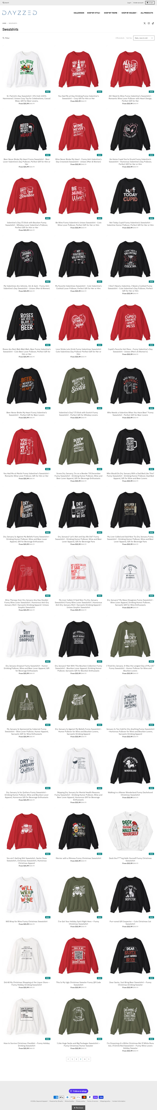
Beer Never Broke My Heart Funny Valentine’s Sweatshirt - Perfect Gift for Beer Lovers (27, 413)
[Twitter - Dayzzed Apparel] (144, 23)
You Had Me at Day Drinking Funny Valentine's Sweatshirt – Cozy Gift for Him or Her (78, 97)
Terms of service (92, 1101)
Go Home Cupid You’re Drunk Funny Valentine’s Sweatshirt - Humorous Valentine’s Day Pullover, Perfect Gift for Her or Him (130, 161)
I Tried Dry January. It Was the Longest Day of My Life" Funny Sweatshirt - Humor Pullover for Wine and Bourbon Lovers (130, 668)
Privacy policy (80, 1101)
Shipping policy (105, 1101)
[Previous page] (68, 1059)
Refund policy (69, 1101)
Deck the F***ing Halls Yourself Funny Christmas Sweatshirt (130, 859)
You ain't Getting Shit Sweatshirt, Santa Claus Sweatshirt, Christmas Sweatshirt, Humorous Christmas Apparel (27, 860)
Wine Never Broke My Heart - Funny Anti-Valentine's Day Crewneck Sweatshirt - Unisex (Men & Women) (78, 160)
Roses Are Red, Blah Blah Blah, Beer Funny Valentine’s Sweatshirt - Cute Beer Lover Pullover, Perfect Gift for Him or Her (27, 351)
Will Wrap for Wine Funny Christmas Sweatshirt (26, 921)
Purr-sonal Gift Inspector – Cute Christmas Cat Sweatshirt (130, 922)
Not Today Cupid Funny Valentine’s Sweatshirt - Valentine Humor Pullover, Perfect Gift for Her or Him (130, 223)
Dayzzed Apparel (41, 1101)
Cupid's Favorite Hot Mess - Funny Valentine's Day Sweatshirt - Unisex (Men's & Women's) (130, 350)
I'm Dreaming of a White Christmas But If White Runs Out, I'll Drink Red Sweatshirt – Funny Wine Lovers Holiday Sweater (130, 1045)
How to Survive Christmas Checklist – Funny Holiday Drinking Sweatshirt (27, 1044)
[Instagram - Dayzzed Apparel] (148, 23)
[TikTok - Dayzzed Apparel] (153, 23)
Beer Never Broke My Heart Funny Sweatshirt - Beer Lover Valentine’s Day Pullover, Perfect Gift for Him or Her (26, 161)
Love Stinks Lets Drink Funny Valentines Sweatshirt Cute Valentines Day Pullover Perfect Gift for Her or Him (78, 351)
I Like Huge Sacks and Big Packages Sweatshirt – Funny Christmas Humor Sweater (78, 1044)
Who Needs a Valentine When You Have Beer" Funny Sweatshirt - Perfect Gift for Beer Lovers (130, 413)
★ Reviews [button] (78, 1107)
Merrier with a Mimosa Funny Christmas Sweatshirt (78, 858)
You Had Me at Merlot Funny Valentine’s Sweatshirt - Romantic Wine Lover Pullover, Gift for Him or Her (26, 474)
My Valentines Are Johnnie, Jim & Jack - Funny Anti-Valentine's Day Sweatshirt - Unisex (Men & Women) (27, 287)
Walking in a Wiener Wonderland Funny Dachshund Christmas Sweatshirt (130, 793)
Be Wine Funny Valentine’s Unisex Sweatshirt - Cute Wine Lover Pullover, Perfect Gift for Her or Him (78, 223)
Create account (138, 3)
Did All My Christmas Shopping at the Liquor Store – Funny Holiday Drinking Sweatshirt (26, 983)
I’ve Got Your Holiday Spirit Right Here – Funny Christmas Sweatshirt (78, 922)
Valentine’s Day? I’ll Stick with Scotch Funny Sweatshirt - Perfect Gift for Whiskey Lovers (78, 413)
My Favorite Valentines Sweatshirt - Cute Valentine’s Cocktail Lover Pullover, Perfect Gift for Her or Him (78, 287)
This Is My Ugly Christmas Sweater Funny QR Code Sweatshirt (78, 983)
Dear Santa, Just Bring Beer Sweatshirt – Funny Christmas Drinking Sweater (130, 983)
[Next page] (89, 1059)
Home (4, 23)
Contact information (118, 1101)
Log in (129, 3)
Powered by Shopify (56, 1101)
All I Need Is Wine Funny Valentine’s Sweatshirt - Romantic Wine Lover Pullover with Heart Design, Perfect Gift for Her (130, 98)
